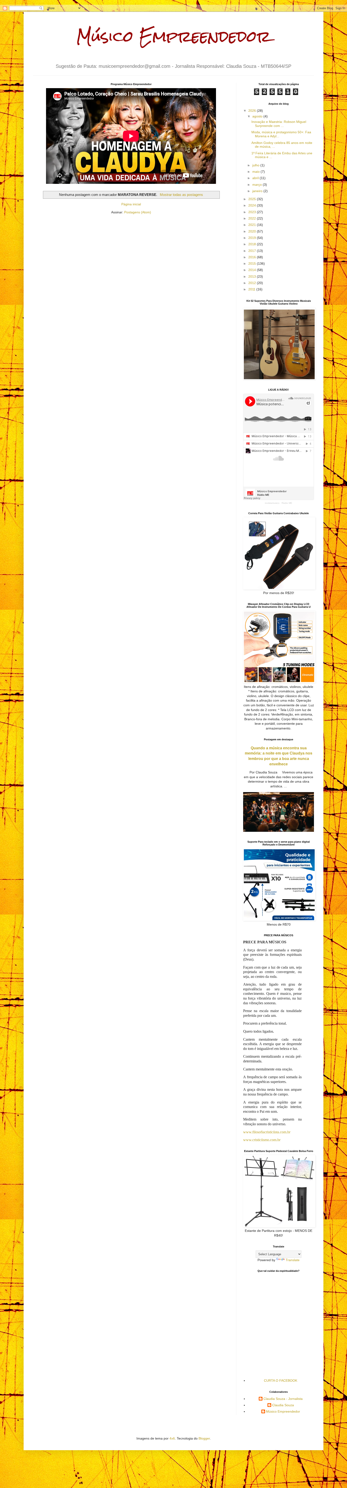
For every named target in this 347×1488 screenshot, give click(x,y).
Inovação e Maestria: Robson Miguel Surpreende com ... (278, 124)
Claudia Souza (283, 1405)
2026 (252, 110)
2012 (252, 283)
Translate (293, 1260)
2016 (252, 257)
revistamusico (272, 503)
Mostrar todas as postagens (181, 195)
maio (256, 171)
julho (256, 165)
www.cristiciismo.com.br (261, 1140)
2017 (252, 251)
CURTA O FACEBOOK (280, 1380)
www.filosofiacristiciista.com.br (266, 1132)
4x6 (172, 1438)
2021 (252, 225)
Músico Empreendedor (173, 36)
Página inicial (131, 204)
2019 (252, 238)
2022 (252, 218)
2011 (252, 289)
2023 (252, 212)
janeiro (257, 191)
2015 (252, 263)
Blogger (204, 1438)
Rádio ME (287, 503)
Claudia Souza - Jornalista (283, 1399)
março (257, 184)
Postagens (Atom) (137, 212)
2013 (252, 276)
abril (256, 178)
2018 (252, 244)
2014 (252, 270)
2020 (252, 231)
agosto (257, 116)
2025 (252, 199)
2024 (252, 205)
